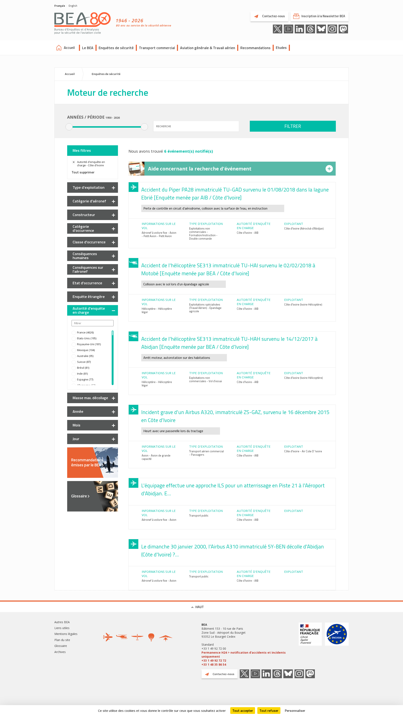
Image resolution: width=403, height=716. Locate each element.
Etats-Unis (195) (86, 338)
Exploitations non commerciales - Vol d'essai (205, 379)
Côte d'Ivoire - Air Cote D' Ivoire (303, 451)
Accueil (69, 47)
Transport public (198, 515)
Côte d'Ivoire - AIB (247, 233)
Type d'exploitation (89, 187)
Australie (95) (85, 356)
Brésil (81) (83, 367)
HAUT (199, 606)
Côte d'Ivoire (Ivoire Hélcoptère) (303, 304)
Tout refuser (268, 710)
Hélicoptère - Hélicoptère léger (157, 310)
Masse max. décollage (90, 398)
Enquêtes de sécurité (116, 48)
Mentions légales (65, 634)
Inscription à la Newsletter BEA (323, 16)
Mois (76, 425)
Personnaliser (295, 710)
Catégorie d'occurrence (83, 228)
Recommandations (255, 48)
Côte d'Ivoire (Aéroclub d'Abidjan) (304, 228)
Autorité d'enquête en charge (89, 310)
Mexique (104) (86, 350)
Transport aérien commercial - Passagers (206, 453)
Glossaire (79, 495)
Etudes (281, 47)
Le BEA (87, 48)
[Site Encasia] (337, 644)
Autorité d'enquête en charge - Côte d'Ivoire (91, 163)
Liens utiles (61, 628)
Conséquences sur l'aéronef (88, 269)
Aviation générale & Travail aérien (207, 48)
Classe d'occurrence (89, 242)
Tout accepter (242, 710)
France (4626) (85, 332)
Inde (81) (82, 373)
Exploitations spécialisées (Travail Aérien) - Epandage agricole (205, 307)
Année (78, 411)
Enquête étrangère (89, 296)
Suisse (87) (84, 361)
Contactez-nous (273, 16)
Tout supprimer (83, 172)
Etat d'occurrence (87, 283)
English (73, 6)
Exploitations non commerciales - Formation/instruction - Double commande (203, 233)
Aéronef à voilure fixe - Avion (159, 520)
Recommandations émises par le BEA (87, 462)
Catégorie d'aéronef (89, 201)
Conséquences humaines (85, 256)
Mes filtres (82, 150)
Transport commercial (157, 48)
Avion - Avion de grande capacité (156, 457)
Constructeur (84, 214)
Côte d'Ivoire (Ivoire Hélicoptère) (303, 378)
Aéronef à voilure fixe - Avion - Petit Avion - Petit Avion (159, 234)
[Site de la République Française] (310, 644)
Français (59, 6)
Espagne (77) (85, 379)
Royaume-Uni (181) (89, 344)
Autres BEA (62, 622)
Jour (76, 439)
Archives (60, 652)
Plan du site (62, 640)
